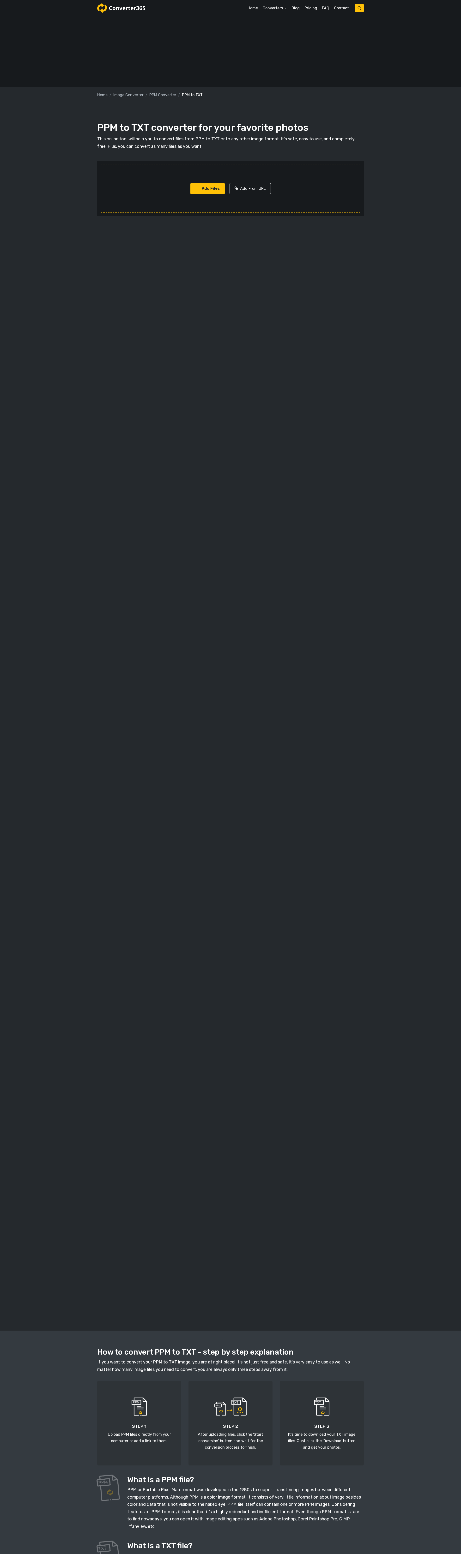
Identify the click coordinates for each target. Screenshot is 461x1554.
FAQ (325, 8)
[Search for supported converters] (359, 8)
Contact (341, 8)
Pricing (310, 8)
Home (253, 8)
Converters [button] (273, 8)
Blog (295, 8)
